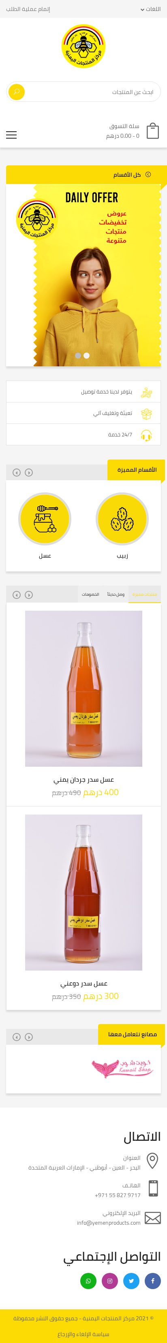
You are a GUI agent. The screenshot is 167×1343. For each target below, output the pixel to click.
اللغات (153, 9)
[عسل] (44, 518)
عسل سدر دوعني (83, 983)
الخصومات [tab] (90, 594)
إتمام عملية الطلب (28, 9)
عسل (45, 555)
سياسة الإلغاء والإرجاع (83, 1334)
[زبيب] (122, 518)
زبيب (122, 555)
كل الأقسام (127, 174)
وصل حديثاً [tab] (115, 594)
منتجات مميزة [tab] (145, 594)
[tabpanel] (83, 275)
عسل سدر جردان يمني (84, 779)
